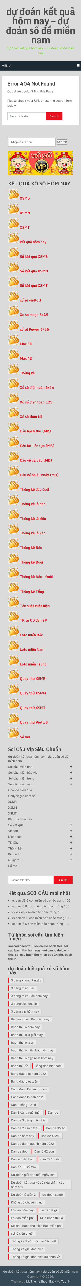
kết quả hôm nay (33, 242)
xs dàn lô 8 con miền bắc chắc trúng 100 (40, 906)
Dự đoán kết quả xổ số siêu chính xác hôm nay (37, 1185)
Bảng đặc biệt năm (48, 1066)
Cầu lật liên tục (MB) (37, 446)
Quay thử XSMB (33, 678)
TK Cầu (13, 842)
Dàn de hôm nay (22, 1136)
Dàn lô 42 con (44, 1151)
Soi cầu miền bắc (20, 766)
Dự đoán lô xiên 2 (23, 1194)
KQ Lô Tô (14, 854)
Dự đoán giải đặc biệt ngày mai (33, 1174)
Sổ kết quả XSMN (34, 271)
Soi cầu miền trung (21, 778)
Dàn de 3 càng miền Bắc (28, 1120)
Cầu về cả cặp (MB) (36, 460)
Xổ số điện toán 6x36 (37, 387)
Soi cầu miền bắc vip (23, 772)
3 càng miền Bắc (23, 988)
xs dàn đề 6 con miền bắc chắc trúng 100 (41, 900)
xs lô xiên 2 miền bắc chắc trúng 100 (37, 912)
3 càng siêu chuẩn (24, 1003)
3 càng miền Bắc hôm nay (29, 996)
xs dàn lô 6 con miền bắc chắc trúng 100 (40, 924)
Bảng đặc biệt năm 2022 (28, 1073)
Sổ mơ (25, 737)
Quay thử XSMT (33, 708)
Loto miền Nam (32, 649)
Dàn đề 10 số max (24, 1167)
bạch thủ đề (19, 1066)
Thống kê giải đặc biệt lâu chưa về (35, 1257)
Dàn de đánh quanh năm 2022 (32, 1143)
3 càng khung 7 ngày (26, 980)
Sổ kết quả (16, 825)
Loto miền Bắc (31, 635)
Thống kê (27, 373)
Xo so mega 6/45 (34, 315)
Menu (6, 65)
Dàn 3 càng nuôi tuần (26, 1112)
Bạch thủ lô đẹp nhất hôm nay (32, 1058)
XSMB (25, 198)
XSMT (25, 227)
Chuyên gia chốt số (21, 796)
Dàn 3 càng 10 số (23, 1105)
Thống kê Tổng (32, 591)
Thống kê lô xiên (33, 518)
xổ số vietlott (30, 300)
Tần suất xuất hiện (35, 606)
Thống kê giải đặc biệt (27, 1249)
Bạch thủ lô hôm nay (25, 1027)
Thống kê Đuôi (31, 562)
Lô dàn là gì (48, 1210)
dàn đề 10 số (49, 1159)
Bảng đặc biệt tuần (24, 1081)
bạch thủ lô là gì (22, 1042)
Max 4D (26, 358)
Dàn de (53, 1112)
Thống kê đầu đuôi (34, 489)
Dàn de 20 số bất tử (25, 1128)
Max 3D (26, 344)
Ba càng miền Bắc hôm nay (30, 1019)
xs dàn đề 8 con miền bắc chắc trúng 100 (41, 918)
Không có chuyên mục (27, 1202)
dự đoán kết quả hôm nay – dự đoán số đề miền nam (40, 25)
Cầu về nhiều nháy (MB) (39, 475)
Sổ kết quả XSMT (34, 285)
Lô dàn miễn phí (22, 1218)
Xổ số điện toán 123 (36, 402)
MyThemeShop (37, 1281)
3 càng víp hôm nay (25, 1011)
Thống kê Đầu (31, 547)
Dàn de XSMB (50, 1136)
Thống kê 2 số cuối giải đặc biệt (33, 1241)
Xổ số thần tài (31, 416)
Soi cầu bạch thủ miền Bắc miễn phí (36, 1225)
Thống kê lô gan (32, 504)
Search (62, 142)
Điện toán (15, 836)
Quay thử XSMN (33, 693)
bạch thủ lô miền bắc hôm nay (32, 1050)
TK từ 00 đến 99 (33, 620)
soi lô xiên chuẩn (22, 1233)
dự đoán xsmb (52, 1194)
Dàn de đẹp (19, 1151)
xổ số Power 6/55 (34, 329)
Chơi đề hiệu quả (20, 790)
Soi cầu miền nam (20, 784)
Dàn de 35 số (55, 1128)
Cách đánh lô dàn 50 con (29, 1089)
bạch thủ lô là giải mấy (27, 1035)
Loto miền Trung (33, 664)
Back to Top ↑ (59, 1281)
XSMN (25, 213)
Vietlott (13, 831)
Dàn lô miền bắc (22, 1159)
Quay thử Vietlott (34, 722)
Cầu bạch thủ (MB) (35, 431)
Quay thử (14, 860)
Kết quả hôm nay (20, 819)
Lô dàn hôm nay (22, 1210)
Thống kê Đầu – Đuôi (36, 576)
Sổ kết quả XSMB (34, 256)
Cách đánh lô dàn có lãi (27, 1097)
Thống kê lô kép (32, 533)
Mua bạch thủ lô (51, 1218)
